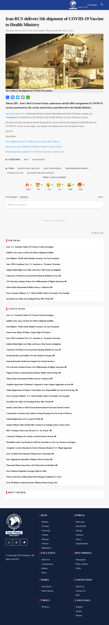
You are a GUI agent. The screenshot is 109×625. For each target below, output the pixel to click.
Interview (46, 559)
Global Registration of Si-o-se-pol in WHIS (23, 419)
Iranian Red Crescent (29, 168)
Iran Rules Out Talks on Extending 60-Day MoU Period (28, 299)
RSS (77, 595)
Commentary (47, 564)
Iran (26, 160)
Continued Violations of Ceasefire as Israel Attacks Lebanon (30, 436)
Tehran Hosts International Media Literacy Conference (28, 287)
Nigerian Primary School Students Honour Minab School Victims (32, 373)
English (79, 607)
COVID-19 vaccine (15, 173)
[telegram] (24, 542)
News (44, 573)
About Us (80, 586)
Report (45, 568)
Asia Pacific (81, 526)
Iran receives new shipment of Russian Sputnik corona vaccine (34, 146)
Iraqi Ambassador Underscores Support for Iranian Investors (30, 361)
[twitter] (9, 542)
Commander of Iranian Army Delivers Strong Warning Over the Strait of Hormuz (39, 413)
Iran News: (20, 113)
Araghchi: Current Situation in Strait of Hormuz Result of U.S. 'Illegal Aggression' (39, 448)
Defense (45, 539)
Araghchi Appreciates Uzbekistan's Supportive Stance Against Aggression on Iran (38, 384)
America (79, 535)
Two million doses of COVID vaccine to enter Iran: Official (32, 141)
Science (45, 543)
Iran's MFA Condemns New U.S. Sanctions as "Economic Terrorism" (33, 264)
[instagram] (16, 542)
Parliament (46, 548)
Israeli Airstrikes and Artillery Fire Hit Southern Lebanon (29, 356)
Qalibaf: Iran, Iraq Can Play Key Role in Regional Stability (30, 253)
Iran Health (39, 160)
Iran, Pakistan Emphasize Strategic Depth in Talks (26, 471)
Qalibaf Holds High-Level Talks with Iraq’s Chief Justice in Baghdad (33, 270)
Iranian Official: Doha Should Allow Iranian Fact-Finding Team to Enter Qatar (38, 425)
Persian (79, 615)
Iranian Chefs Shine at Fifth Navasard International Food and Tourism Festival (38, 407)
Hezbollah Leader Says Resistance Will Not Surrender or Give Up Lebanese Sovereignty (41, 442)
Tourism (45, 526)
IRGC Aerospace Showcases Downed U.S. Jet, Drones (27, 431)
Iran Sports (46, 586)
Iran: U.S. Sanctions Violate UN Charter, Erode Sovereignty (30, 247)
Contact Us (81, 591)
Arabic (79, 611)
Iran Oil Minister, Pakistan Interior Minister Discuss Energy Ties (31, 483)
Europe (79, 530)
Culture (45, 535)
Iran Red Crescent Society (40, 173)
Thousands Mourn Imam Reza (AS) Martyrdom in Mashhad (30, 465)
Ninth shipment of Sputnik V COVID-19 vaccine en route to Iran (35, 152)
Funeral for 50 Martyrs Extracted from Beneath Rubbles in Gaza (32, 276)
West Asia (80, 522)
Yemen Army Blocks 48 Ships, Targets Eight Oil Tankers (28, 332)
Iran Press (10, 113)
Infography (81, 559)
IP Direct (45, 607)
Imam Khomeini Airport (77, 168)
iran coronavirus (53, 168)
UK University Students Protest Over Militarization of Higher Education (35, 281)
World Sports (47, 591)
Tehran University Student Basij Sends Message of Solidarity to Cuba (33, 477)
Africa (78, 539)
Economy (46, 530)
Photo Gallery (82, 564)
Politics (45, 522)
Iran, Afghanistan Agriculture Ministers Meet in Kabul (28, 459)
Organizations (82, 543)
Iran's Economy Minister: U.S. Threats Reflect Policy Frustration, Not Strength (37, 293)
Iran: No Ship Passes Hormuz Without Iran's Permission (28, 454)
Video (78, 568)
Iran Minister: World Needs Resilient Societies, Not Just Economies (32, 258)
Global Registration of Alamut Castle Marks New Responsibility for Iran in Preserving (40, 390)
